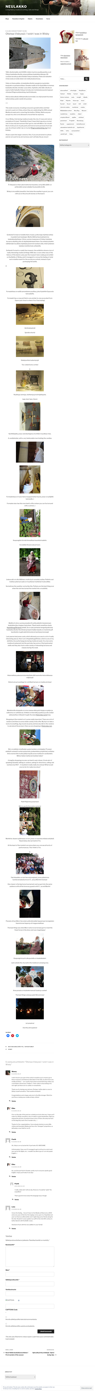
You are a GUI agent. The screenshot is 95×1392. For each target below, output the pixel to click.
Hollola (69, 94)
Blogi (7, 19)
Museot (84, 110)
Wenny (14, 1071)
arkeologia (73, 90)
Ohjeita (30, 19)
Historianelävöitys (16, 1046)
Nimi (8, 1270)
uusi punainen (75, 130)
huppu (82, 94)
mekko (83, 107)
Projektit (71, 120)
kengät (79, 97)
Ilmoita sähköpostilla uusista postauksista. (20, 1326)
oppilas (74, 117)
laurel (74, 104)
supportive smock (65, 63)
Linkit (84, 104)
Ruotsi (62, 124)
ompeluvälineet (64, 117)
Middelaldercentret (66, 110)
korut (82, 100)
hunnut (75, 94)
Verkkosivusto (11, 1289)
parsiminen (63, 120)
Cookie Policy (38, 1388)
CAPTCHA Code (11, 1310)
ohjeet (79, 114)
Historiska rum (47, 726)
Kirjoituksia (39, 19)
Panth (14, 1139)
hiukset (62, 94)
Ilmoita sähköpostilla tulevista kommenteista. (21, 1319)
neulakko (72, 114)
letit (80, 104)
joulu (73, 97)
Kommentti (10, 1245)
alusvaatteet (64, 90)
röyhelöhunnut (80, 124)
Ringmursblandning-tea (39, 128)
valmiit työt (63, 134)
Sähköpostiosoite (12, 1280)
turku (67, 130)
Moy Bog (76, 110)
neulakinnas (63, 114)
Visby (10, 1049)
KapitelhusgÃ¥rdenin (14, 627)
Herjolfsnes (82, 90)
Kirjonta (68, 100)
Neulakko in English (18, 19)
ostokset (81, 117)
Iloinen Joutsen (64, 97)
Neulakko (16, 6)
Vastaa (14, 1101)
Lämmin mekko (65, 107)
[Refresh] (19, 1300)
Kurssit (62, 104)
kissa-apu (76, 100)
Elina (25, 31)
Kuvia (48, 19)
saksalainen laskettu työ (67, 127)
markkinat (75, 107)
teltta (61, 130)
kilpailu (85, 97)
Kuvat (69, 104)
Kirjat (61, 100)
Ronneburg (80, 120)
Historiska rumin (41, 715)
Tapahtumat (29, 1046)
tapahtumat (80, 127)
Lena (13, 1207)
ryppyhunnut (70, 124)
